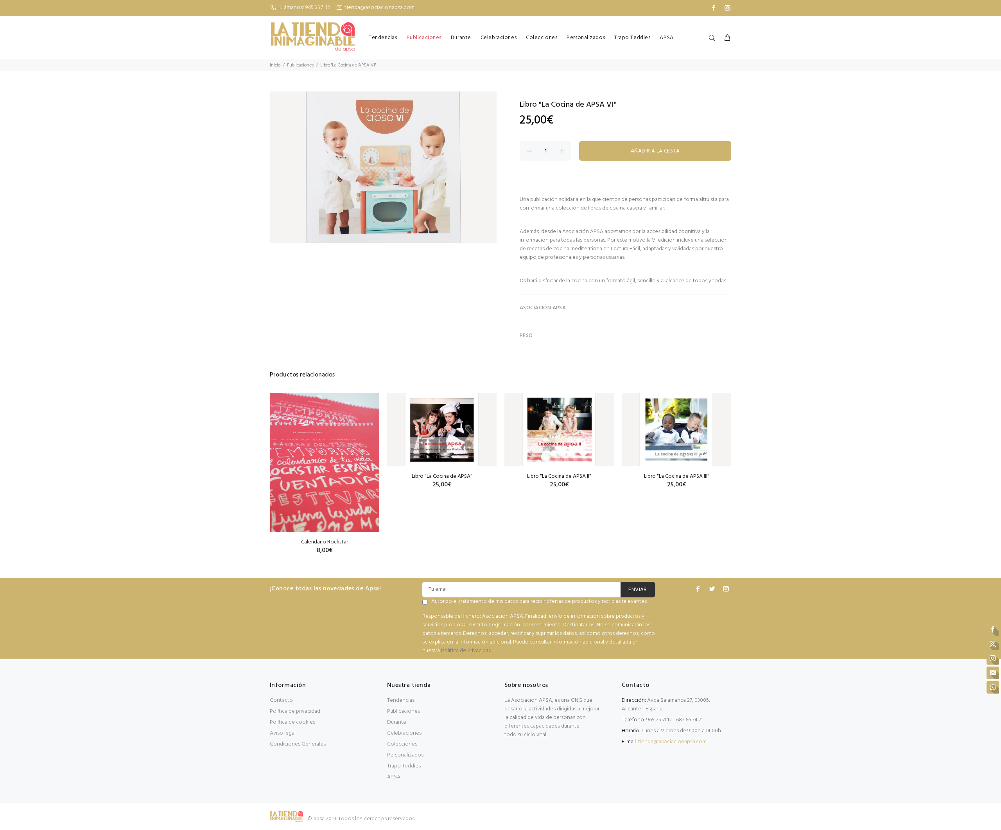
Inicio (275, 65)
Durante (461, 37)
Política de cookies (292, 722)
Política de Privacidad (466, 650)
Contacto (281, 700)
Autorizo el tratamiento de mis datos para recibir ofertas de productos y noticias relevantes (539, 601)
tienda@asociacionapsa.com (379, 7)
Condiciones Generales (298, 744)
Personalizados (586, 37)
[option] (324, 463)
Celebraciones (499, 37)
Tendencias (383, 37)
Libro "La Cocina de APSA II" (559, 476)
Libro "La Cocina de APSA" (442, 476)
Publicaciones (424, 37)
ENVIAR (637, 589)
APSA (666, 37)
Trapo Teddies (632, 37)
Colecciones (541, 37)
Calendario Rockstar (324, 542)
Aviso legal (283, 733)
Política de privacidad (295, 711)
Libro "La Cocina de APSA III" (676, 476)
